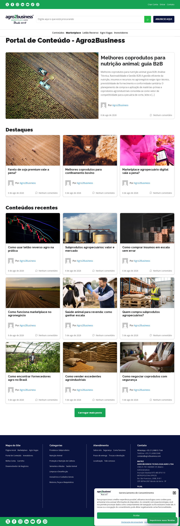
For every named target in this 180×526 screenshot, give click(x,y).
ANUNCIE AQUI (164, 19)
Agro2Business (120, 105)
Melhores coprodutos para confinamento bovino (83, 171)
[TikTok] (32, 4)
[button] (174, 492)
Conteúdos (58, 32)
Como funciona (119, 450)
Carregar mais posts (90, 412)
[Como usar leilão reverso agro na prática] (33, 228)
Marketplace (22, 450)
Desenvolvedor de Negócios (17, 466)
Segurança (107, 450)
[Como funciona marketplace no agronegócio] (33, 293)
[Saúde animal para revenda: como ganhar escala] (90, 293)
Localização (98, 461)
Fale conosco (109, 461)
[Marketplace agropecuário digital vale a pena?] (147, 150)
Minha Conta (11, 461)
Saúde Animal (71, 466)
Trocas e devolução (117, 455)
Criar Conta (153, 4)
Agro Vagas (106, 32)
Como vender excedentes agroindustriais (83, 378)
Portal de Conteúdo (13, 455)
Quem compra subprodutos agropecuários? (141, 313)
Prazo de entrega (100, 455)
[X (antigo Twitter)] (7, 4)
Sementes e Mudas (57, 466)
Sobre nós (97, 450)
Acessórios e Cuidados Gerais (62, 477)
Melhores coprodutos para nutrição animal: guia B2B (133, 61)
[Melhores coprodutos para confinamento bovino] (90, 150)
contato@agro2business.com (149, 456)
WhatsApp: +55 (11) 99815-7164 (150, 450)
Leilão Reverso (90, 32)
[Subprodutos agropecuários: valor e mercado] (90, 228)
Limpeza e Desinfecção (59, 471)
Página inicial (11, 450)
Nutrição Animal (56, 455)
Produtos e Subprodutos (59, 450)
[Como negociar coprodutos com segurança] (147, 357)
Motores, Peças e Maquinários (62, 482)
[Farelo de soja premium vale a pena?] (33, 150)
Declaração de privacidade (132, 522)
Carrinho (20, 461)
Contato (170, 4)
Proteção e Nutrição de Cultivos (62, 461)
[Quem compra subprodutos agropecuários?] (147, 293)
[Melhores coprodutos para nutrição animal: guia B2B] (52, 85)
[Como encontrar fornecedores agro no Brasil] (33, 357)
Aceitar (136, 515)
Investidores (121, 32)
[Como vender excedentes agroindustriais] (90, 357)
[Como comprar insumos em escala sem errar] (147, 228)
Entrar (162, 4)
